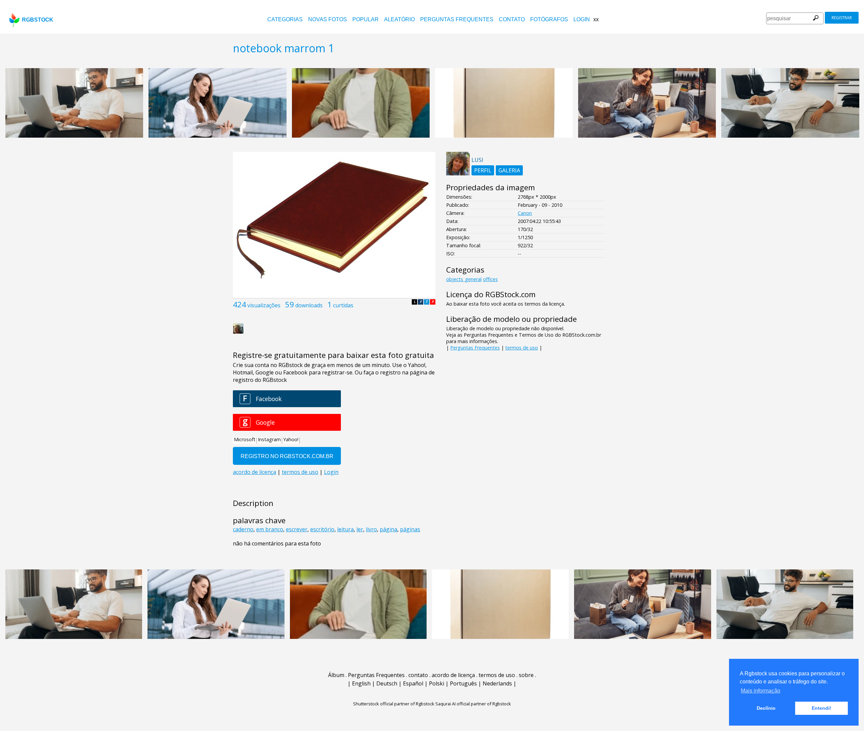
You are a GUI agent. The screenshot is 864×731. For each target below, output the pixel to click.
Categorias (285, 19)
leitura (345, 529)
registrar (842, 18)
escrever (296, 529)
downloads (309, 305)
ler (359, 529)
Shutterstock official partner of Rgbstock (393, 704)
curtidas (343, 305)
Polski (436, 683)
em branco (269, 529)
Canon (525, 213)
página (388, 529)
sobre (526, 675)
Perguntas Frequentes (456, 19)
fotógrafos (549, 19)
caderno (243, 529)
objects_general (464, 279)
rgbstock (37, 20)
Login (581, 19)
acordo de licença (453, 675)
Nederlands (497, 683)
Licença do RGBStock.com (491, 294)
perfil (482, 170)
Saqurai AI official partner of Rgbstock (473, 704)
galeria (509, 170)
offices (490, 279)
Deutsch (386, 683)
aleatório (399, 19)
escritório (322, 529)
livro (371, 529)
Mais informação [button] (760, 691)
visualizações (263, 305)
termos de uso (521, 347)
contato (512, 19)
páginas (410, 529)
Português (463, 683)
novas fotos (327, 19)
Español (413, 683)
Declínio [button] (766, 708)
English (361, 683)
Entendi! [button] (821, 708)
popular (365, 19)
